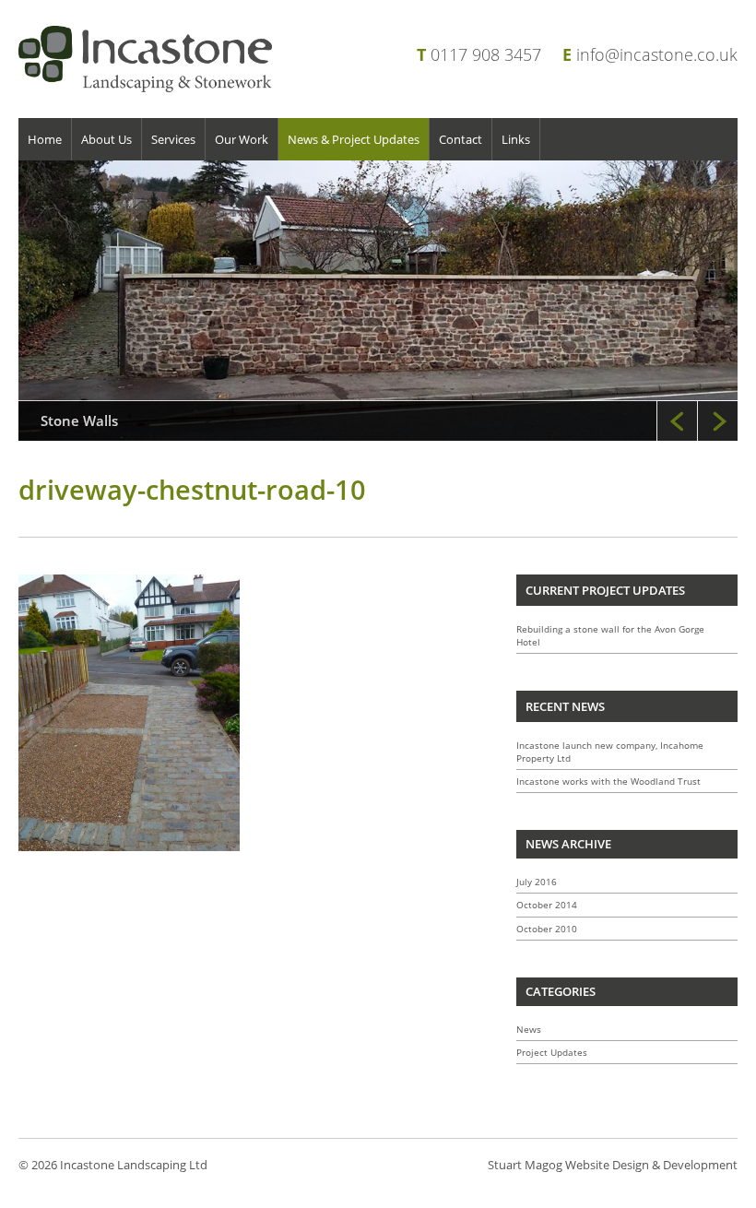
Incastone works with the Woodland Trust (608, 781)
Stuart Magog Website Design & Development (613, 1164)
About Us (106, 139)
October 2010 (546, 928)
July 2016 (536, 881)
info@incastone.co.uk (657, 54)
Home (45, 139)
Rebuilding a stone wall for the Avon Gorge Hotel (610, 635)
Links (516, 139)
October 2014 (546, 904)
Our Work (241, 139)
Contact (460, 139)
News (528, 1029)
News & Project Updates (353, 139)
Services (173, 139)
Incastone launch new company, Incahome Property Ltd (609, 751)
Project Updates (551, 1052)
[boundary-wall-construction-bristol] (378, 300)
